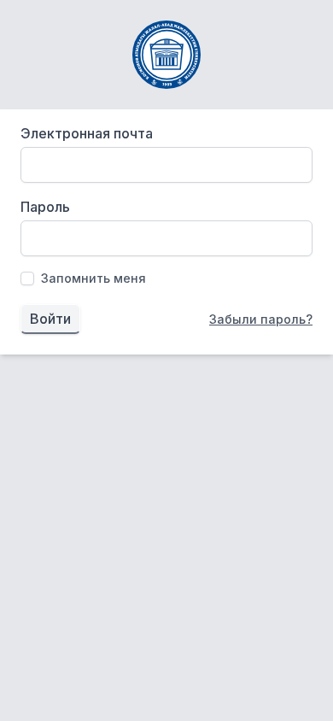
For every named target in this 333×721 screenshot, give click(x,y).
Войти (50, 318)
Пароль (45, 206)
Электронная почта (86, 133)
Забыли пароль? (261, 319)
